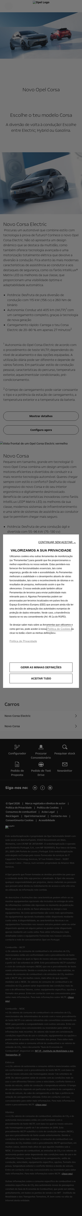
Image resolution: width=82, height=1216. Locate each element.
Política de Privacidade (23, 641)
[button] (57, 542)
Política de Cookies (59, 628)
